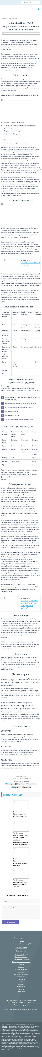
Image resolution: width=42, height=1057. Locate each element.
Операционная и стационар (21, 962)
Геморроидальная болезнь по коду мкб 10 (20, 816)
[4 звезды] (17, 778)
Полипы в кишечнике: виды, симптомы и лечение (20, 884)
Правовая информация (21, 959)
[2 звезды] (14, 778)
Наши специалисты (21, 957)
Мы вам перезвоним (21, 938)
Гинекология (21, 991)
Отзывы (21, 967)
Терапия (21, 984)
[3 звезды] (16, 778)
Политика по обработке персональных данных (21, 1009)
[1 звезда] (12, 778)
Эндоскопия (21, 979)
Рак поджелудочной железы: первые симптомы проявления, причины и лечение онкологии (20, 839)
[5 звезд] (19, 778)
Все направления (21, 969)
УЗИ (21, 982)
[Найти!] (38, 2)
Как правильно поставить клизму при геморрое (20, 863)
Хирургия (21, 989)
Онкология (21, 977)
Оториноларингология (21, 974)
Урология (21, 972)
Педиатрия (21, 986)
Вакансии (21, 964)
